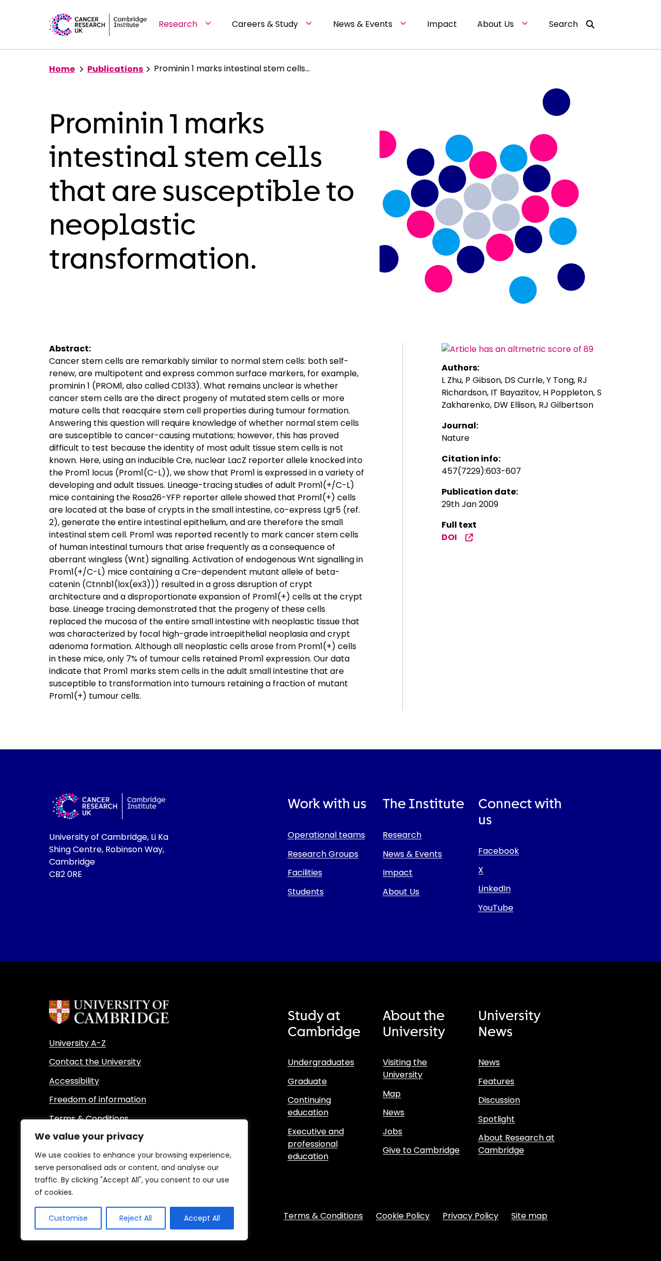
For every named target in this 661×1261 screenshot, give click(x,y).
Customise (68, 1218)
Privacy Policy (470, 1216)
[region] (134, 1179)
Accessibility (74, 1081)
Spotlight (496, 1119)
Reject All (135, 1218)
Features (496, 1081)
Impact (398, 873)
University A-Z (77, 1043)
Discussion (499, 1100)
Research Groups (323, 854)
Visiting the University (405, 1068)
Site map (529, 1216)
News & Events (412, 854)
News (393, 1112)
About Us (401, 892)
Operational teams (326, 835)
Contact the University (95, 1062)
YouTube (495, 908)
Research (402, 835)
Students (306, 892)
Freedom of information (97, 1099)
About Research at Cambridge (516, 1144)
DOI (449, 537)
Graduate (307, 1081)
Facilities (305, 873)
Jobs (392, 1131)
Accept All (202, 1218)
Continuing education (309, 1106)
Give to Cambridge (421, 1150)
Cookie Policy (403, 1216)
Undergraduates (321, 1062)
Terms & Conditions (89, 1119)
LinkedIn (494, 889)
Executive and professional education (316, 1144)
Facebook (498, 851)
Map (392, 1094)
